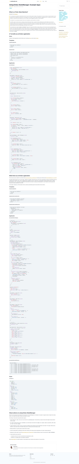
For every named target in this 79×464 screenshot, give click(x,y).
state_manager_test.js (25, 432)
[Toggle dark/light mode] (67, 1)
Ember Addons (65, 13)
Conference (65, 14)
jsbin (30, 38)
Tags (43, 1)
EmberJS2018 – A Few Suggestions (63, 32)
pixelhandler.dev (14, 1)
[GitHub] (15, 449)
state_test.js (31, 432)
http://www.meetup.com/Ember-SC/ (31, 177)
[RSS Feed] (54, 455)
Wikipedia (15, 14)
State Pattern (14, 439)
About (46, 1)
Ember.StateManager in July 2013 (51, 177)
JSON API (65, 16)
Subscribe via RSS (63, 26)
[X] (16, 449)
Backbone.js (61, 16)
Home (38, 1)
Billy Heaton (11, 6)
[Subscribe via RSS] (69, 1)
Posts (40, 1)
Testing (60, 14)
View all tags (60, 22)
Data (60, 13)
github (37, 38)
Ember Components (62, 15)
